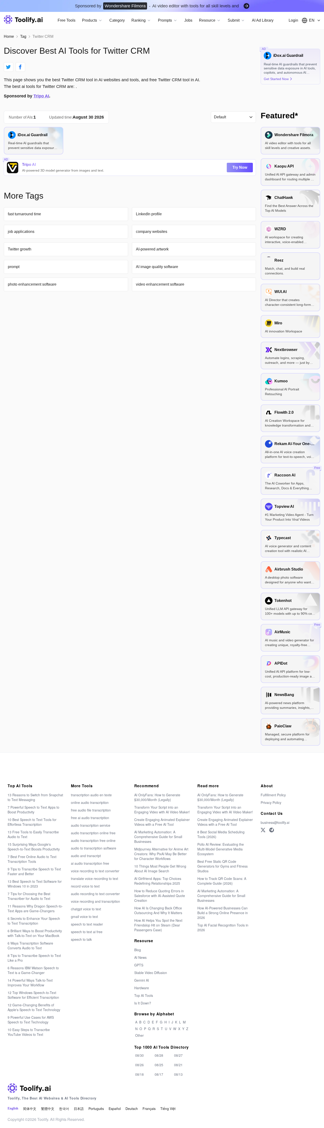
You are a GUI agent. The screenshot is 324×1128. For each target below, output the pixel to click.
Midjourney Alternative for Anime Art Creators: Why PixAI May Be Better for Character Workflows (161, 854)
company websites (151, 232)
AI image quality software (157, 267)
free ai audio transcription (90, 817)
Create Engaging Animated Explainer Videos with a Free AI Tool (162, 822)
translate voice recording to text (94, 878)
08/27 (178, 1055)
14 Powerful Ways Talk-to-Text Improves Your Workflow (30, 982)
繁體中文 (47, 1108)
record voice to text (85, 886)
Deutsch (131, 1108)
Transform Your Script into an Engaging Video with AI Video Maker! (162, 809)
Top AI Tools (143, 995)
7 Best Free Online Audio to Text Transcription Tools (32, 859)
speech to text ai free (86, 931)
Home (9, 36)
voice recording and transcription (95, 901)
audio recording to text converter (95, 893)
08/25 (159, 1064)
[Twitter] (263, 830)
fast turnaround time (24, 214)
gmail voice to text (84, 916)
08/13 (178, 1074)
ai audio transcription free (90, 863)
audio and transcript (86, 855)
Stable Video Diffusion (150, 972)
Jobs (188, 20)
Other (139, 1035)
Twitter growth (19, 249)
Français (149, 1108)
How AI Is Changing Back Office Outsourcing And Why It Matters (158, 910)
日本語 (79, 1108)
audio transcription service (90, 825)
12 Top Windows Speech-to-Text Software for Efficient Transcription (33, 995)
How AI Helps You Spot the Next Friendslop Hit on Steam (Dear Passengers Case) (158, 925)
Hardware (141, 987)
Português (96, 1108)
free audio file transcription (91, 810)
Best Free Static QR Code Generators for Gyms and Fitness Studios (222, 866)
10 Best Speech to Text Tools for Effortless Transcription (32, 822)
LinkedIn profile (149, 214)
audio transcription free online (93, 840)
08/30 (139, 1055)
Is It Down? (142, 1003)
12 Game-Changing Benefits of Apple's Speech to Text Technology (34, 1007)
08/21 (178, 1064)
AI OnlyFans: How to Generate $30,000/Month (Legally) (157, 797)
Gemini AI (141, 980)
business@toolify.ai (275, 822)
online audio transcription (90, 802)
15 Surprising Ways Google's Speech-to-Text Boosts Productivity (34, 846)
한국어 (64, 1108)
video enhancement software (160, 284)
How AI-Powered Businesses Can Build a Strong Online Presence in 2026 (222, 913)
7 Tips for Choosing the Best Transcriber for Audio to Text (29, 896)
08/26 (139, 1064)
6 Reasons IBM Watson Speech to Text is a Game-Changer (33, 970)
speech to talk (81, 939)
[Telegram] (271, 830)
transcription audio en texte (91, 794)
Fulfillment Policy (273, 794)
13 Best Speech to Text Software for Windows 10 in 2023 (35, 883)
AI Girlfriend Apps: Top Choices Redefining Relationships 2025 (157, 881)
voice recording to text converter (95, 871)
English (13, 1108)
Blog (137, 949)
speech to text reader (87, 924)
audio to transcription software (93, 848)
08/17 (159, 1074)
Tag (23, 36)
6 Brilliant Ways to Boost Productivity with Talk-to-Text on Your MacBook (35, 933)
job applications (21, 232)
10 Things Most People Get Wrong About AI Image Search (160, 868)
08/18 (139, 1074)
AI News (140, 957)
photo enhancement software (32, 284)
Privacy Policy (271, 802)
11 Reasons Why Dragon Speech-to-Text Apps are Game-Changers (35, 908)
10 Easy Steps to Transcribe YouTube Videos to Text (29, 1032)
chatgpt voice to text (86, 909)
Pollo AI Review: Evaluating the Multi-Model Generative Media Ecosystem (220, 849)
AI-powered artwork (152, 249)
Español (115, 1108)
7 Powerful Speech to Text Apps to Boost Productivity (33, 809)
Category (117, 20)
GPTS (138, 965)
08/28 (159, 1055)
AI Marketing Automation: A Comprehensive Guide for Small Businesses (158, 837)
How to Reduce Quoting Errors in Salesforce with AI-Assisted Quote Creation (159, 895)
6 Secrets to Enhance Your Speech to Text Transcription (34, 921)
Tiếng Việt (168, 1108)
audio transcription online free (93, 832)
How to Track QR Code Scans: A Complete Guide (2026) (221, 881)
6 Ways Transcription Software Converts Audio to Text (30, 945)
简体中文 (29, 1108)
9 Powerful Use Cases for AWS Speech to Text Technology (31, 1019)
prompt (13, 267)
